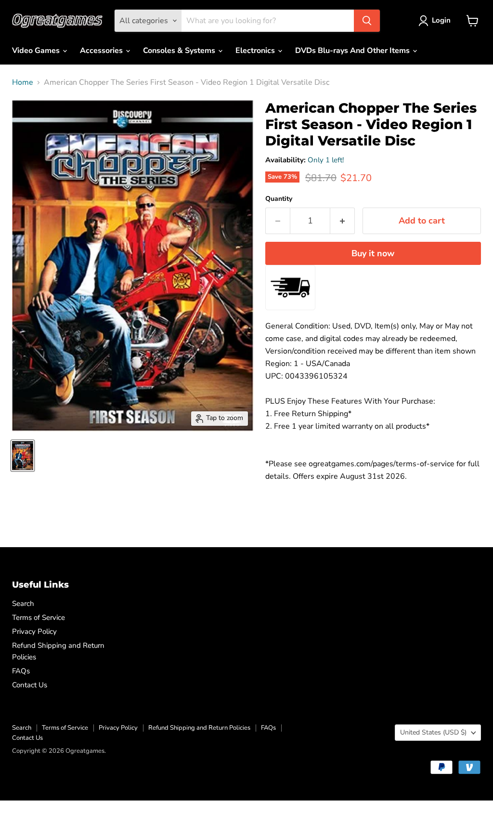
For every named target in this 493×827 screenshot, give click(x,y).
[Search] (367, 21)
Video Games (37, 50)
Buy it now (372, 253)
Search (23, 603)
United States (433, 732)
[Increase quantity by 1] (342, 221)
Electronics (256, 50)
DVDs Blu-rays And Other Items (353, 50)
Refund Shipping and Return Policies (199, 727)
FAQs (21, 671)
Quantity (278, 199)
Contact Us (29, 685)
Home (22, 82)
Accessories (102, 50)
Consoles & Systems (180, 50)
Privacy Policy (34, 631)
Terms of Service (38, 617)
